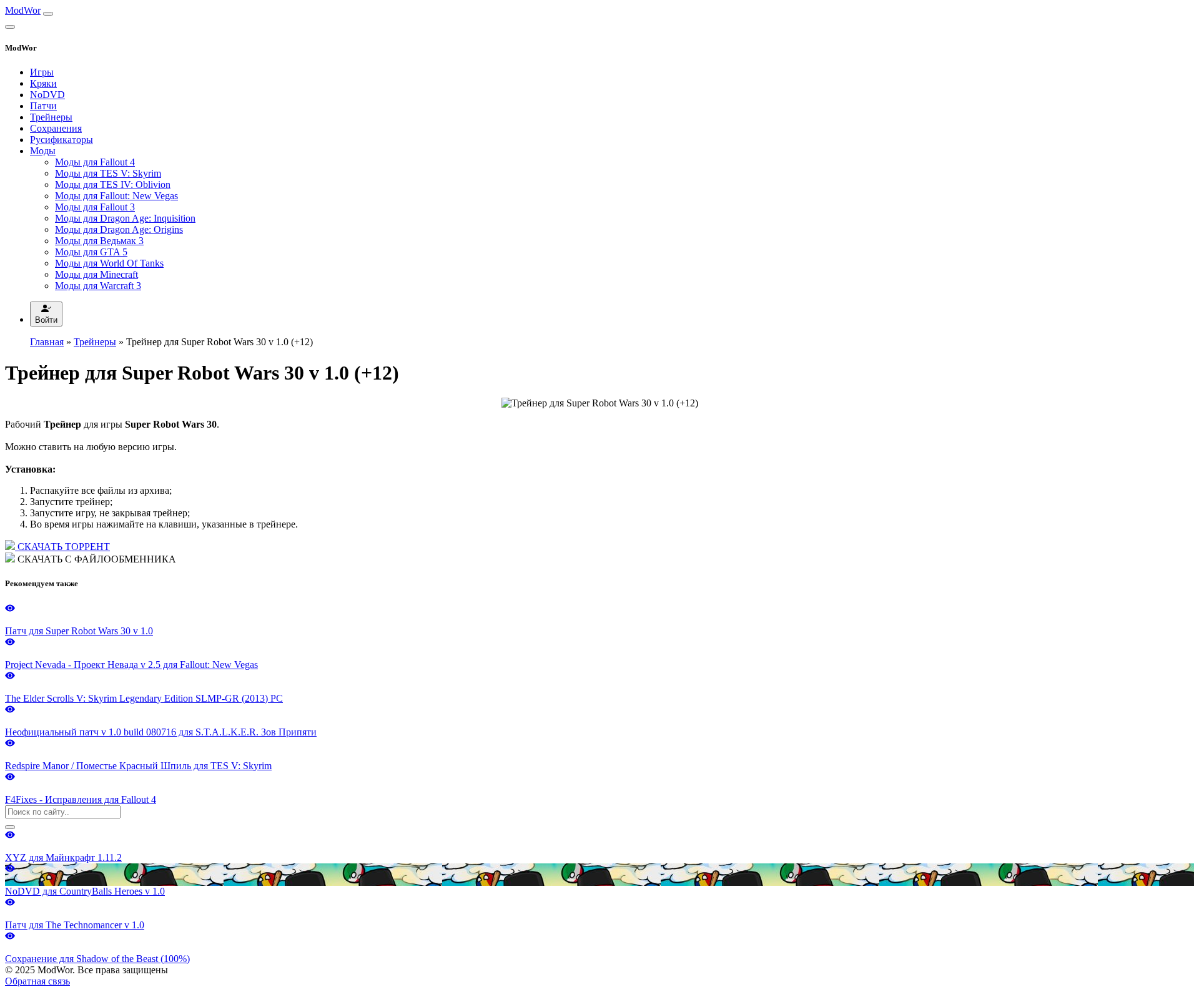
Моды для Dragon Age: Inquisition (125, 218)
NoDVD (47, 94)
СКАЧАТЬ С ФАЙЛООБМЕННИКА (95, 559)
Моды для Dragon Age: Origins (119, 229)
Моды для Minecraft (96, 274)
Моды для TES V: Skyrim (108, 173)
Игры (42, 72)
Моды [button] (43, 150)
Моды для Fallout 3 (95, 207)
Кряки (43, 83)
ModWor (23, 10)
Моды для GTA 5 (91, 252)
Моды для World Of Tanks (109, 263)
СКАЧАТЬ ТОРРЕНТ (62, 546)
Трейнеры (51, 117)
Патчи (43, 106)
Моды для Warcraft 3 (98, 285)
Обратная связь (37, 981)
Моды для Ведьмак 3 (99, 240)
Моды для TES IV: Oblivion (112, 184)
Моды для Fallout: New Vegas (116, 195)
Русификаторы (61, 139)
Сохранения (56, 128)
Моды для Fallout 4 (95, 162)
